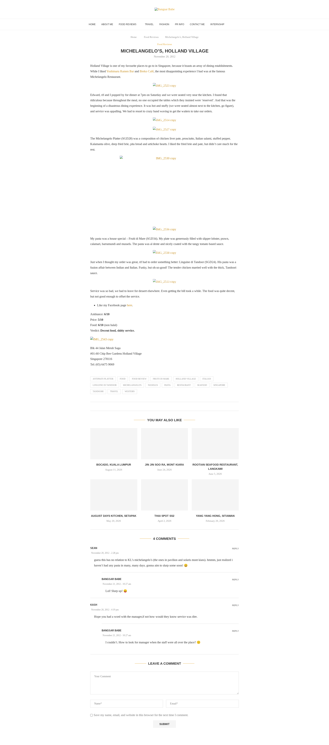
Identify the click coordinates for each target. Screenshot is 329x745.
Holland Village (186, 379)
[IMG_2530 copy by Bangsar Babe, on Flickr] (164, 189)
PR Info (179, 24)
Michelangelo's (132, 385)
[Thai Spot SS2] (164, 494)
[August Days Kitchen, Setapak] (113, 494)
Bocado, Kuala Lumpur (113, 464)
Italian (206, 379)
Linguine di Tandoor (105, 385)
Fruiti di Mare (161, 379)
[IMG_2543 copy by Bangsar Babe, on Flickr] (101, 339)
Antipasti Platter (103, 379)
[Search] (238, 24)
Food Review (139, 379)
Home (92, 24)
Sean (93, 548)
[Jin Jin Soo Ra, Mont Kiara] (164, 443)
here (129, 305)
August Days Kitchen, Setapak (113, 515)
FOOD (122, 379)
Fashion (164, 24)
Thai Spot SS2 (164, 515)
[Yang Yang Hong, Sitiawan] (215, 494)
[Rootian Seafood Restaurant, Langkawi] (215, 443)
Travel (149, 24)
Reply (235, 549)
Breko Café (147, 71)
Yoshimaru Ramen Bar (120, 71)
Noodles (153, 385)
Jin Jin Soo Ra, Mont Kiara (164, 464)
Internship (217, 24)
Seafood (202, 385)
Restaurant (184, 385)
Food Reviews (127, 24)
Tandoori (98, 391)
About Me (107, 24)
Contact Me (197, 24)
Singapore (219, 385)
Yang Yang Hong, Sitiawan (215, 515)
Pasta (167, 385)
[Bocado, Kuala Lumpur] (113, 443)
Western (130, 391)
